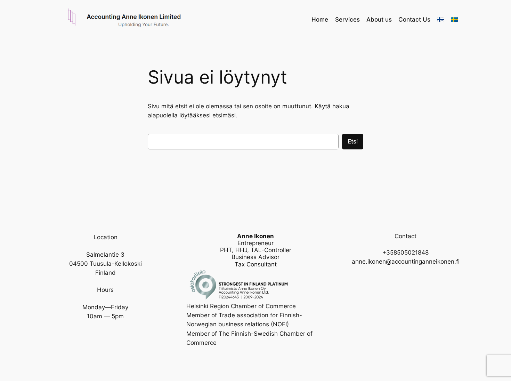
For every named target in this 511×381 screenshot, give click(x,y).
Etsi (353, 141)
